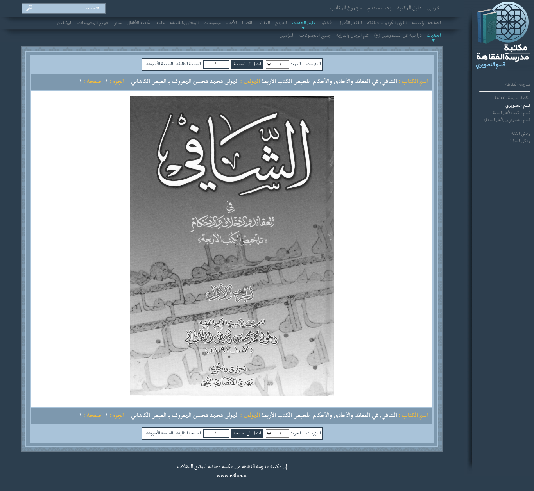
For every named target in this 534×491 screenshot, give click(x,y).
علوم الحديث (303, 23)
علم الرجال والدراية (352, 35)
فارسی (433, 8)
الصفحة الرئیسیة (426, 23)
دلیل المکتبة (409, 8)
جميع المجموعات (93, 23)
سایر (118, 23)
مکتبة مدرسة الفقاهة (512, 98)
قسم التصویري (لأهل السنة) (507, 120)
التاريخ (281, 23)
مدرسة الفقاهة (517, 84)
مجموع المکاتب (346, 8)
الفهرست (313, 64)
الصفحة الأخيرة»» (160, 64)
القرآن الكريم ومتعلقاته (387, 23)
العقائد (264, 23)
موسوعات (212, 23)
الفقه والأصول (350, 23)
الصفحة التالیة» (188, 64)
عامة (160, 23)
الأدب (231, 23)
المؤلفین (64, 23)
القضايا (247, 23)
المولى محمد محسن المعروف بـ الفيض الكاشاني (185, 82)
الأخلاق (327, 23)
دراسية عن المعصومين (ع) (398, 35)
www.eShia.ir (232, 475)
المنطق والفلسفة (184, 23)
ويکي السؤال (519, 141)
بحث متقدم (379, 8)
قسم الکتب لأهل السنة (511, 113)
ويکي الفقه (520, 133)
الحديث (434, 35)
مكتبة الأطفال (139, 23)
